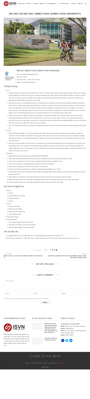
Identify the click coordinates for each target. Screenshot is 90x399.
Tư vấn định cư (51, 3)
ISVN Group (61, 363)
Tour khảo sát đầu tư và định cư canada (50, 339)
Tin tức (73, 3)
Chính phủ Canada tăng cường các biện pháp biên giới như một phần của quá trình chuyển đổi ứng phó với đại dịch (50, 328)
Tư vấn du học (64, 3)
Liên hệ (80, 3)
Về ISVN (28, 3)
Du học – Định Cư (39, 3)
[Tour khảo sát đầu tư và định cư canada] (37, 340)
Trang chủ (21, 3)
